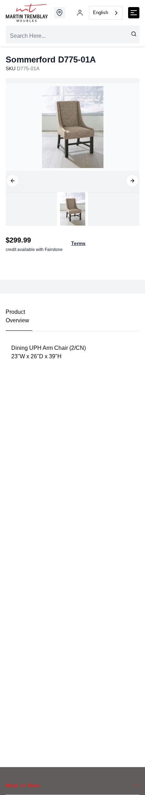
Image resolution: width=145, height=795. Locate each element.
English (100, 12)
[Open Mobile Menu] (133, 12)
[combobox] (105, 13)
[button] (12, 180)
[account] (79, 12)
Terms (78, 243)
